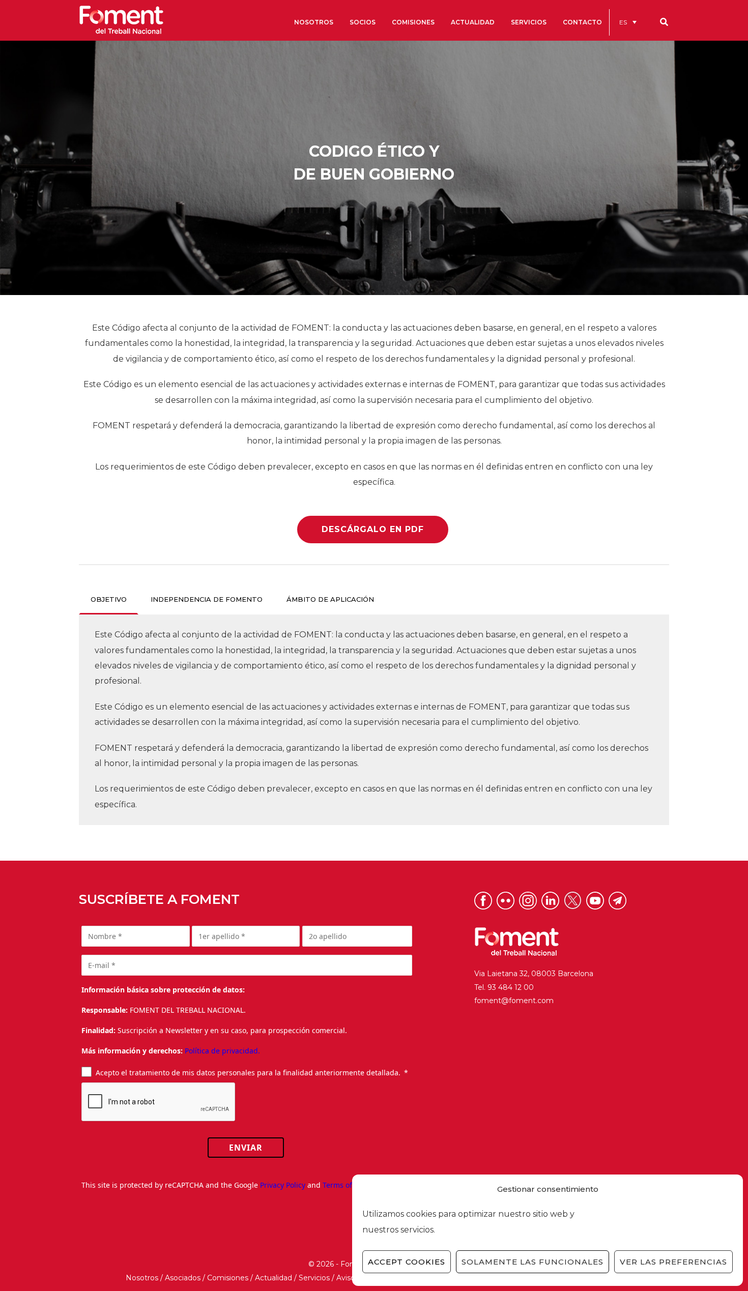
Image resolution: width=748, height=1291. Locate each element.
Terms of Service (351, 1185)
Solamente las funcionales (532, 1262)
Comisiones (227, 1277)
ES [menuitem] (623, 22)
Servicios (314, 1277)
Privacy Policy (282, 1185)
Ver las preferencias (673, 1262)
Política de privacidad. (222, 1050)
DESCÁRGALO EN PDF (373, 529)
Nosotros (142, 1277)
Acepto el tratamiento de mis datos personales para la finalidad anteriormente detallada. (248, 1072)
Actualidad (273, 1277)
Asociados (182, 1277)
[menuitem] (628, 22)
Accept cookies (406, 1262)
